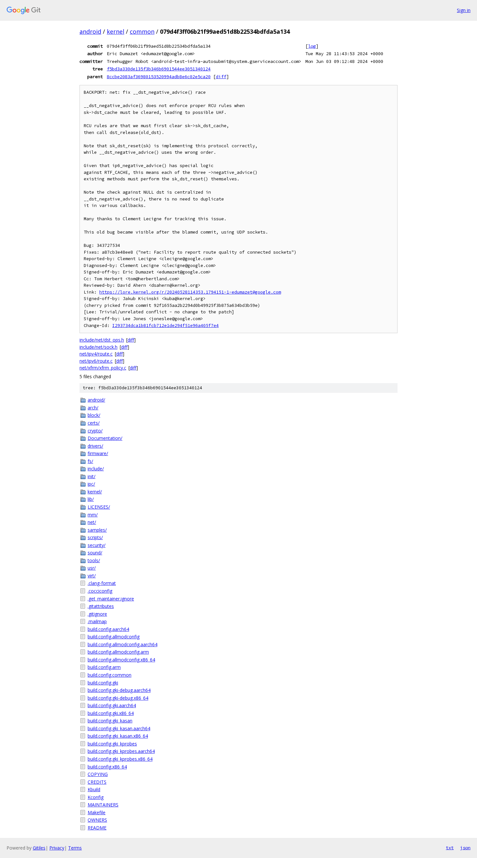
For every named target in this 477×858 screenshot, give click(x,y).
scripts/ (95, 537)
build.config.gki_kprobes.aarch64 (121, 751)
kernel (115, 31)
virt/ (92, 576)
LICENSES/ (99, 507)
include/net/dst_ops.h (102, 340)
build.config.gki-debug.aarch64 (119, 690)
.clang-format (102, 583)
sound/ (95, 553)
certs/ (94, 423)
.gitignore (97, 614)
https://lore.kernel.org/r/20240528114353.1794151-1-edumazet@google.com (190, 292)
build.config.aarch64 (108, 629)
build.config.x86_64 (107, 767)
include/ (96, 468)
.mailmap (97, 621)
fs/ (90, 461)
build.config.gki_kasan (110, 721)
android (90, 31)
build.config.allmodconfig (114, 637)
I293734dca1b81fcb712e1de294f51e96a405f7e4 (165, 325)
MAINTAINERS (103, 805)
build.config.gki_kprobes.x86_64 (120, 759)
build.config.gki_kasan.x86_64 (118, 736)
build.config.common (109, 675)
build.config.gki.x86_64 (111, 713)
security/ (96, 545)
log (312, 46)
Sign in (464, 10)
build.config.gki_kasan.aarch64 (119, 728)
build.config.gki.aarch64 (112, 705)
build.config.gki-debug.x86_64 (118, 698)
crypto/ (95, 431)
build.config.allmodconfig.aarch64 (122, 644)
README (97, 828)
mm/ (93, 515)
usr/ (92, 568)
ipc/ (91, 484)
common (142, 31)
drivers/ (95, 446)
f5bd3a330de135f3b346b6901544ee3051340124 (159, 69)
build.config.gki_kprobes (112, 744)
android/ (96, 400)
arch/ (93, 408)
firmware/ (98, 453)
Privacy (56, 848)
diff (221, 76)
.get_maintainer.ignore (111, 599)
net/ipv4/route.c (96, 354)
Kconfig (96, 797)
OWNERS (97, 820)
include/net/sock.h (98, 347)
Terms (75, 848)
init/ (91, 476)
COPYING (98, 774)
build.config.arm (104, 667)
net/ (92, 522)
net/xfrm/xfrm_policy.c (103, 368)
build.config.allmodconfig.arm (118, 652)
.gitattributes (101, 606)
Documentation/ (105, 438)
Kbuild (94, 789)
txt (450, 848)
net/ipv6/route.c (96, 361)
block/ (94, 415)
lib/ (91, 499)
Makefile (96, 812)
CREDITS (97, 782)
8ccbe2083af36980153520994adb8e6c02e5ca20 (159, 76)
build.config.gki (103, 683)
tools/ (94, 560)
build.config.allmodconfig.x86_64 (121, 660)
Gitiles (39, 848)
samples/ (97, 530)
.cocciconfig (100, 591)
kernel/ (95, 492)
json (465, 848)
